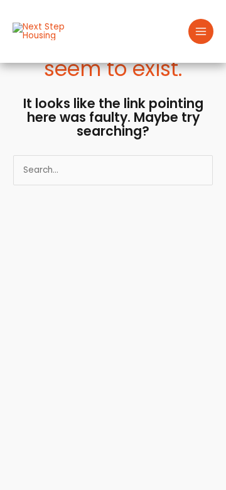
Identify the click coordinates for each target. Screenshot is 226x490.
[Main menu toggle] (201, 32)
